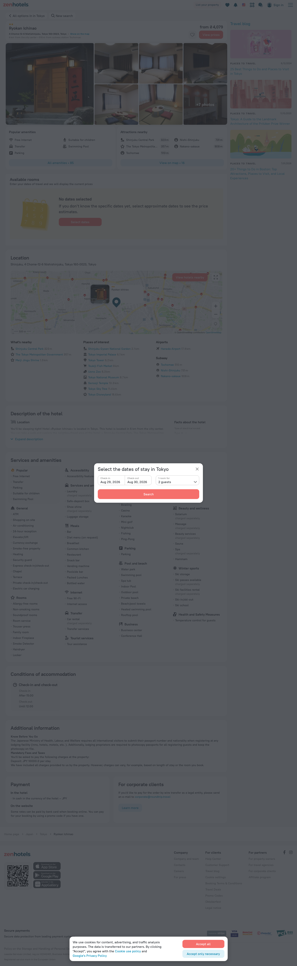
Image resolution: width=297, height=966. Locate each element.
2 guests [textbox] (164, 482)
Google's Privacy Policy (90, 956)
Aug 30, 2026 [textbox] (137, 482)
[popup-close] (197, 469)
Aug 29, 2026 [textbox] (110, 482)
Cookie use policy (128, 951)
